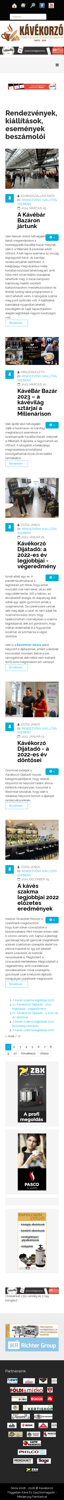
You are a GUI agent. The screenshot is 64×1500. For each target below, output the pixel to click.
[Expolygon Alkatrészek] (32, 1240)
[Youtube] (51, 5)
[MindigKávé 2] (32, 50)
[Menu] (57, 65)
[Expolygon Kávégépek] (32, 1330)
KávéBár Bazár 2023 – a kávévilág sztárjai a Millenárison (37, 402)
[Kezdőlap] (14, 5)
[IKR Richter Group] (32, 1344)
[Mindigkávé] (32, 1290)
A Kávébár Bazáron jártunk (31, 220)
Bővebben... (16, 323)
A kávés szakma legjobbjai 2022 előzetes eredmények (38, 897)
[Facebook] (42, 5)
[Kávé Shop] (23, 5)
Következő (28, 1053)
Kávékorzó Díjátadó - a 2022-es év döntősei (33, 751)
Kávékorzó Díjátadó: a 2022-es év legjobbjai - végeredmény (36, 554)
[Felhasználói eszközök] (52, 237)
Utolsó (44, 1053)
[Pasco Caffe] (32, 1161)
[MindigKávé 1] (32, 86)
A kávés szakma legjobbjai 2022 (33, 1000)
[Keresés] (33, 5)
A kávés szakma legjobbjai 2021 (33, 1030)
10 (15, 1053)
